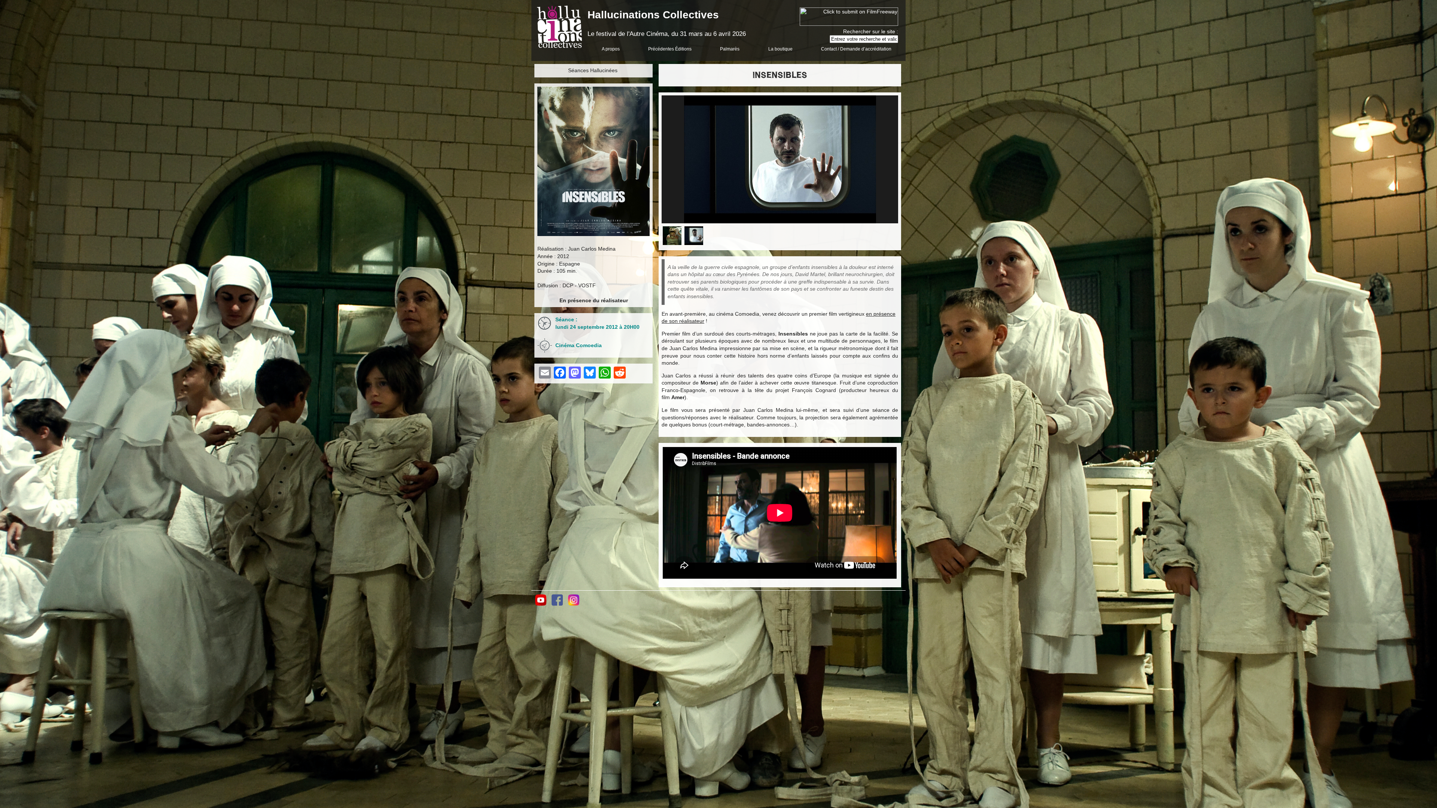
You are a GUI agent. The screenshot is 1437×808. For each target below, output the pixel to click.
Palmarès (729, 49)
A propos (611, 49)
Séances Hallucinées (592, 70)
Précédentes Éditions (670, 49)
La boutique (780, 49)
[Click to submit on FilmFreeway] (849, 24)
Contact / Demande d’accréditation (856, 49)
